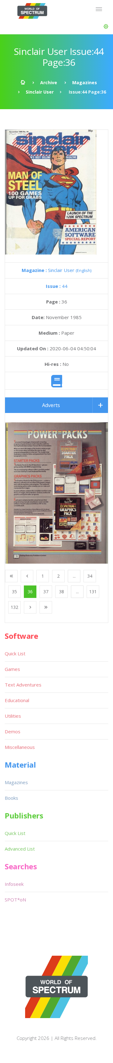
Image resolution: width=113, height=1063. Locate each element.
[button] (106, 26)
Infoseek (14, 884)
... (74, 576)
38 (61, 592)
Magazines (84, 82)
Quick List (15, 653)
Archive (48, 82)
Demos (12, 731)
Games (12, 669)
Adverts (51, 405)
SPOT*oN (15, 899)
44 (56, 286)
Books (11, 798)
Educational (17, 700)
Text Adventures (23, 685)
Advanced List (20, 849)
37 (45, 592)
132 (14, 607)
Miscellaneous (20, 747)
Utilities (13, 716)
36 (30, 592)
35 (14, 592)
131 (93, 592)
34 (89, 576)
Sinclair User (40, 92)
